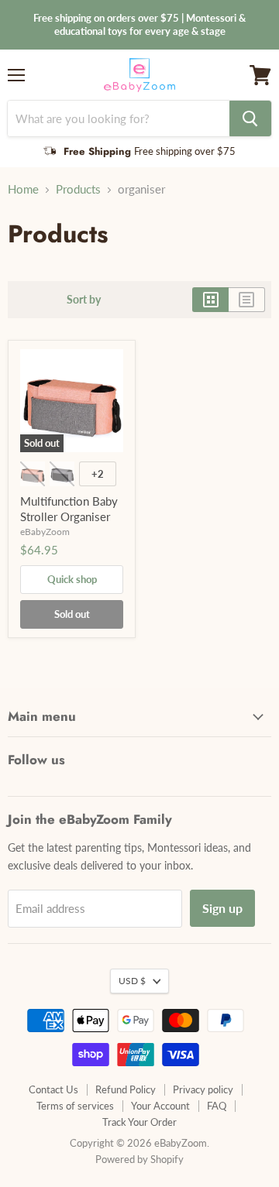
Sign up (222, 908)
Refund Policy (125, 1089)
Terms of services (75, 1106)
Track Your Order (139, 1122)
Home (23, 189)
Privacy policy (203, 1089)
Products (78, 189)
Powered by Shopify (139, 1159)
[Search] (250, 118)
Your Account (160, 1106)
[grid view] (210, 299)
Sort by (84, 299)
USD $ (132, 980)
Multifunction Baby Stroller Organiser (69, 508)
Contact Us (53, 1089)
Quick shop (72, 579)
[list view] (247, 299)
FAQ (216, 1106)
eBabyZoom (45, 531)
